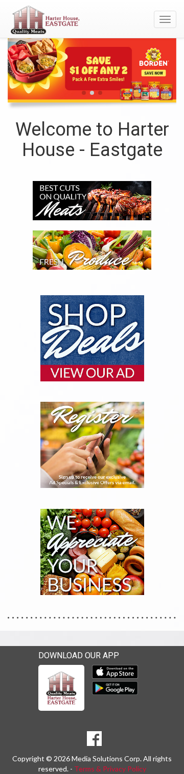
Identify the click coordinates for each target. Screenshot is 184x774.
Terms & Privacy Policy (110, 768)
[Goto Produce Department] (92, 249)
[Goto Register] (92, 444)
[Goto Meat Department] (92, 199)
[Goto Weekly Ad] (92, 337)
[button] (84, 93)
